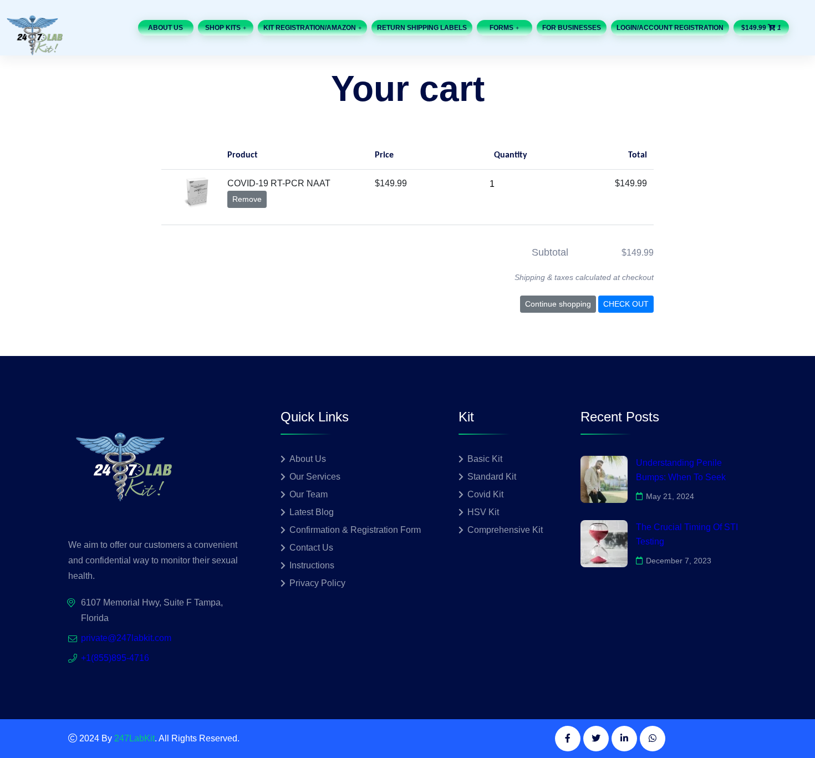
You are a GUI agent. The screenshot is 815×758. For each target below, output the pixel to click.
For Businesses (571, 28)
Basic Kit (484, 459)
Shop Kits (223, 28)
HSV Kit (483, 512)
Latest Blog (311, 512)
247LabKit (134, 738)
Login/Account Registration (670, 28)
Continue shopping (558, 303)
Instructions (311, 565)
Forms (501, 28)
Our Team (308, 494)
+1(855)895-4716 (115, 658)
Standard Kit (491, 476)
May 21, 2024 (670, 496)
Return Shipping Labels (422, 28)
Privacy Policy (317, 583)
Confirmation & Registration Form (355, 530)
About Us (165, 28)
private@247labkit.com (126, 638)
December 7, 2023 (678, 560)
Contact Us (311, 547)
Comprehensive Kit (505, 530)
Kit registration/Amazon (309, 28)
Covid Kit (485, 494)
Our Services (314, 476)
